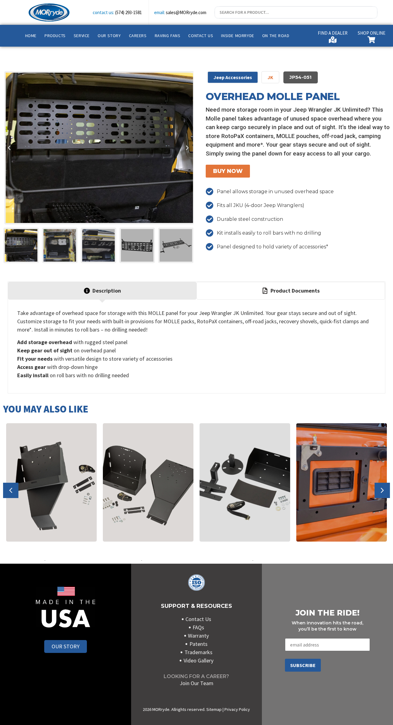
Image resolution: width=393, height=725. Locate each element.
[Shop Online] (371, 40)
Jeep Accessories (232, 77)
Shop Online (371, 33)
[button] (9, 148)
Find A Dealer (333, 33)
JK (270, 77)
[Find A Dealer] (333, 40)
